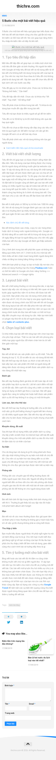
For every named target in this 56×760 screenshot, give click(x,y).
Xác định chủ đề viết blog (17, 222)
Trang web (9, 713)
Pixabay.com (41, 268)
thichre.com (28, 6)
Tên (7, 704)
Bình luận (9, 685)
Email (32, 704)
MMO (4, 16)
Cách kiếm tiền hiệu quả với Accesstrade (24, 148)
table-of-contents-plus (18, 322)
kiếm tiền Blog (14, 605)
